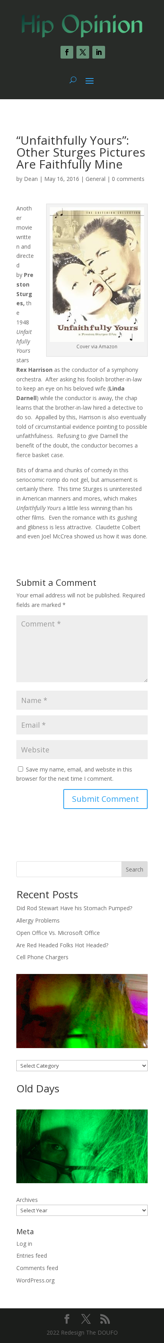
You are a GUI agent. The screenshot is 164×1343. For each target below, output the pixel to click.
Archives (27, 1200)
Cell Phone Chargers (42, 957)
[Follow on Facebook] (67, 52)
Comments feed (37, 1268)
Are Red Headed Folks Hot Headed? (62, 945)
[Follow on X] (82, 52)
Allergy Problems (38, 920)
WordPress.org (35, 1280)
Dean (31, 179)
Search (134, 869)
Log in (24, 1243)
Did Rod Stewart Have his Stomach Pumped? (74, 908)
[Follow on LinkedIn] (98, 52)
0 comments (128, 179)
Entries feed (31, 1255)
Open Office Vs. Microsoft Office (58, 933)
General (95, 179)
